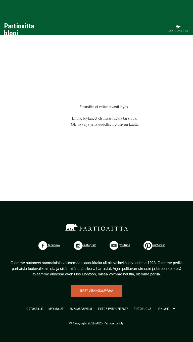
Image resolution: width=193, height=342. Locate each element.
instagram (89, 245)
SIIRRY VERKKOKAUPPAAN (96, 290)
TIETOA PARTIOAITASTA (113, 309)
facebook (53, 245)
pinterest (159, 245)
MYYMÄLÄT (56, 309)
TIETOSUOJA (142, 309)
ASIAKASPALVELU (80, 309)
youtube (124, 245)
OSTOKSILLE (34, 309)
